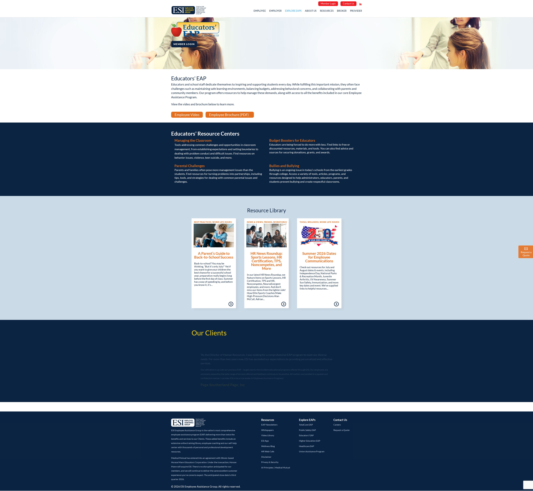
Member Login (328, 3)
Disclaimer (266, 456)
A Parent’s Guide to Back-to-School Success (213, 255)
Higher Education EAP (309, 440)
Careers (337, 424)
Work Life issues (222, 222)
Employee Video (187, 115)
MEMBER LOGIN (184, 44)
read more (222, 305)
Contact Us (348, 3)
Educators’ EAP (306, 435)
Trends (268, 222)
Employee (260, 11)
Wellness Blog (268, 446)
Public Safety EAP (307, 430)
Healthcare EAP (306, 446)
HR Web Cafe (267, 451)
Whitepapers (267, 430)
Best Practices (202, 222)
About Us (310, 11)
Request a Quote (341, 430)
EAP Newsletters (269, 424)
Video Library (267, 435)
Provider (356, 11)
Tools (303, 222)
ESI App (265, 440)
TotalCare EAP (306, 424)
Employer (275, 11)
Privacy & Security (269, 462)
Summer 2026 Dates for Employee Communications (319, 257)
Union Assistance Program (311, 451)
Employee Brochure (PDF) (229, 115)
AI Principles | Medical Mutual (275, 467)
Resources (327, 11)
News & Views (255, 222)
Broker (342, 11)
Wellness (313, 222)
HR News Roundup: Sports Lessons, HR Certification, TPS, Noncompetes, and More (266, 261)
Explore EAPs (293, 11)
